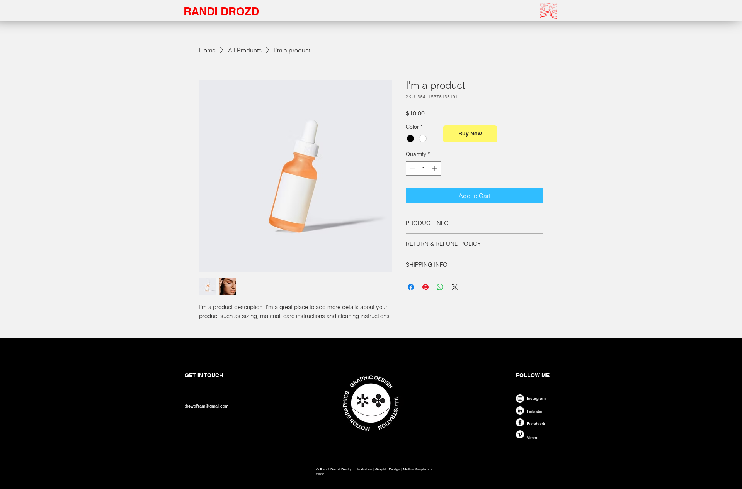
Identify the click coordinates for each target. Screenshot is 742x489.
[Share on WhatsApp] (440, 287)
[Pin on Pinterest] (425, 287)
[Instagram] (520, 398)
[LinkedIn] (520, 410)
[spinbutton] (424, 168)
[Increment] (435, 168)
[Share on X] (454, 287)
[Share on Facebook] (410, 287)
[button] (548, 10)
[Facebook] (520, 422)
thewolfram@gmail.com (206, 406)
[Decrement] (412, 168)
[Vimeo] (520, 434)
